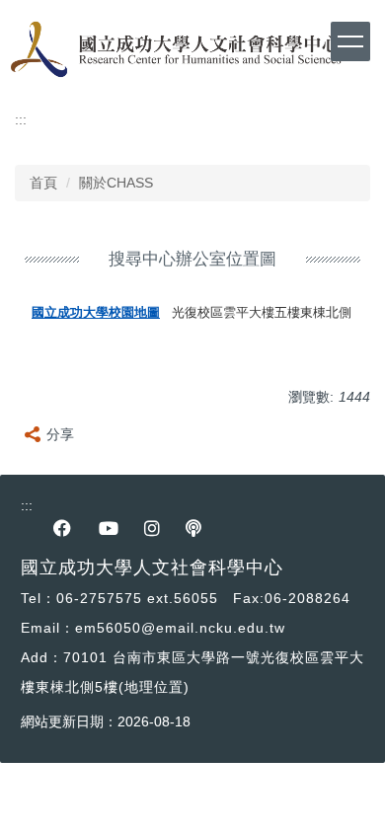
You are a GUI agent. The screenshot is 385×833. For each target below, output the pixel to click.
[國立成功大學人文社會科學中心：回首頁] (173, 50)
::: (21, 119)
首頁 (43, 182)
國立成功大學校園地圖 (96, 313)
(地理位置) (154, 687)
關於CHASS (116, 182)
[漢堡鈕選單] (350, 41)
